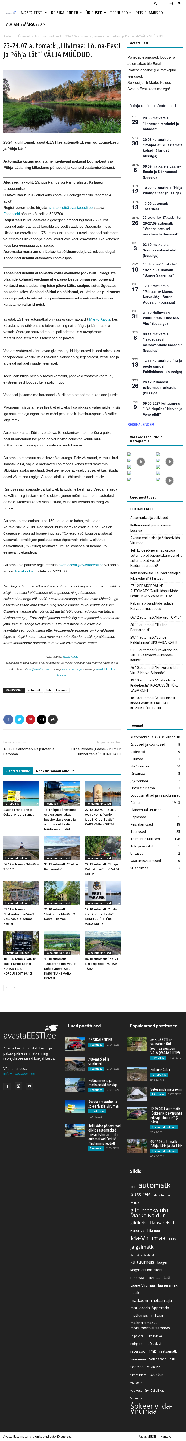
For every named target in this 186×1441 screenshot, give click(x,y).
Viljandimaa (139, 868)
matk (134, 1292)
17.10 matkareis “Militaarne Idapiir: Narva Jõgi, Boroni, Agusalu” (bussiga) (159, 294)
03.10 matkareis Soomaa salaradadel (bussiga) (159, 250)
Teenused (119, 12)
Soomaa (137, 1366)
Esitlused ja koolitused (147, 744)
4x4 (132, 1187)
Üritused (94, 12)
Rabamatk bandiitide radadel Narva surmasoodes (152, 606)
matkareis (139, 1315)
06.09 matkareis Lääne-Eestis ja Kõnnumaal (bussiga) (162, 172)
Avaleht (8, 36)
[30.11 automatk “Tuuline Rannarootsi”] (62, 848)
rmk (152, 1351)
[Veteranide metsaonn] (137, 1094)
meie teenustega (72, 669)
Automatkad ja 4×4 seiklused (153, 737)
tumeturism (138, 1375)
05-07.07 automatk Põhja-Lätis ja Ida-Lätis (166, 1143)
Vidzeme (136, 1398)
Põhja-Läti (137, 1344)
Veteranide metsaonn (166, 1089)
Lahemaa (137, 1278)
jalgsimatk (142, 1246)
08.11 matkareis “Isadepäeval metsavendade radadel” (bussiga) (162, 342)
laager (162, 1262)
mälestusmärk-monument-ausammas (150, 1325)
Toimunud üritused (48, 36)
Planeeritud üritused (146, 809)
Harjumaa (137, 1231)
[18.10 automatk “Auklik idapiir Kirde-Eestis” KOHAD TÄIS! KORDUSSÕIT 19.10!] (21, 943)
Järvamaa (137, 773)
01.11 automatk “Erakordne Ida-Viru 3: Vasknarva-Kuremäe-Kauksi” (154, 655)
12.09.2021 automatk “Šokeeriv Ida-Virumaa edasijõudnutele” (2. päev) (166, 1115)
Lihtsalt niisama (142, 788)
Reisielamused (149, 12)
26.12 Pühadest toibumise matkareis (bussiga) (159, 387)
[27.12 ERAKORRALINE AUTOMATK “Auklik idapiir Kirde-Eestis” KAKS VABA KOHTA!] (103, 793)
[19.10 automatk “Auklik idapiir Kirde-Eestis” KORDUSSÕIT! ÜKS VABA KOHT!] (103, 893)
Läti (48, 690)
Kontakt (166, 1436)
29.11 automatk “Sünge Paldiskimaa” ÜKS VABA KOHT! (102, 869)
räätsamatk (168, 1351)
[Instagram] (171, 3)
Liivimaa (61, 690)
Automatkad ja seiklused (149, 518)
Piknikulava (154, 1336)
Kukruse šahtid (160, 1069)
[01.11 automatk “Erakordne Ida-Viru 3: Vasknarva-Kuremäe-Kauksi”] (21, 893)
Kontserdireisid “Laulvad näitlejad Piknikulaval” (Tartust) (155, 575)
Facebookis (24, 571)
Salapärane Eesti (162, 1359)
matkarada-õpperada (149, 1307)
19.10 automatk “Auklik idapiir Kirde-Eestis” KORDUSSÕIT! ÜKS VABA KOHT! (154, 685)
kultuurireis (142, 1262)
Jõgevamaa (139, 780)
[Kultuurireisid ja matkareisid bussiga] (75, 1085)
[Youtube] (179, 3)
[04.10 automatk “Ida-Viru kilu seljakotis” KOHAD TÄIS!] (103, 943)
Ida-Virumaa (12, 803)
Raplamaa (138, 817)
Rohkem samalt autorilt (55, 771)
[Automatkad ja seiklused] (75, 1064)
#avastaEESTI (147, 1436)
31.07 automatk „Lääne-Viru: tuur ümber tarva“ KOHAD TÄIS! (94, 751)
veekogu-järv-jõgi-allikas (147, 1390)
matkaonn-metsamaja (151, 1300)
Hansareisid (162, 1222)
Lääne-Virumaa (142, 1285)
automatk (34, 690)
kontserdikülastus (142, 1254)
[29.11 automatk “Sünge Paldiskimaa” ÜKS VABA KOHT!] (103, 848)
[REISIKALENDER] (75, 1044)
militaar (157, 1315)
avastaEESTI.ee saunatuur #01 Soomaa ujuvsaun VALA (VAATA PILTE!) (165, 1046)
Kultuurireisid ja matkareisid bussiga (151, 527)
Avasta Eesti (32, 12)
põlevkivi (154, 1343)
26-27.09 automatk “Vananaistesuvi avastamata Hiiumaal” (161, 228)
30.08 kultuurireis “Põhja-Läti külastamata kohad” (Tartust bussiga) (163, 147)
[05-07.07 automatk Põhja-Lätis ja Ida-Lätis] (137, 1146)
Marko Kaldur (99, 319)
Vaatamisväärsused (24, 24)
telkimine (153, 1367)
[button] (155, 3)
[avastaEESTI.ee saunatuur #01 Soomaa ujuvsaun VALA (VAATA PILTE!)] (137, 1044)
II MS (172, 1239)
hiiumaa (153, 1230)
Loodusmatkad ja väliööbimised (155, 795)
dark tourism (163, 1195)
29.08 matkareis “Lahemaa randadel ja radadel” (161, 123)
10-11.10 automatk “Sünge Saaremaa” (158, 272)
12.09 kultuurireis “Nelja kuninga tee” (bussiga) (162, 190)
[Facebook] (163, 3)
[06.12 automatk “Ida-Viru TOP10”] (21, 848)
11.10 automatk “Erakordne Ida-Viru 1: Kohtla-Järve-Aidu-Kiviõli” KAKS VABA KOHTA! (60, 968)
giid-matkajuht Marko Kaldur (149, 1213)
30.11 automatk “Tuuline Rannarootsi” (149, 627)
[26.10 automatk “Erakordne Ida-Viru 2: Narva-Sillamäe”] (62, 893)
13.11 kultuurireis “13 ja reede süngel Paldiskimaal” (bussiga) (162, 366)
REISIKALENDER (140, 424)
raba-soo (137, 1351)
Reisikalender (64, 12)
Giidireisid (137, 751)
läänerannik (167, 1285)
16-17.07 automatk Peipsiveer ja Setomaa (28, 751)
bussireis (140, 1194)
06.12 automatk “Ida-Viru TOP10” (155, 617)
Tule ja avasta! (141, 846)
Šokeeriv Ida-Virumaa (151, 1408)
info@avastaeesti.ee (39, 669)
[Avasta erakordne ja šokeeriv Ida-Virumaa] (21, 793)
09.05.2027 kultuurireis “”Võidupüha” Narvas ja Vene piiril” (162, 408)
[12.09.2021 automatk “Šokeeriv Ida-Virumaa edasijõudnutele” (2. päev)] (137, 1113)
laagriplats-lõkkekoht (146, 1270)
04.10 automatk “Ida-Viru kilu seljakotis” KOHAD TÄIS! (102, 964)
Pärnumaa (138, 802)
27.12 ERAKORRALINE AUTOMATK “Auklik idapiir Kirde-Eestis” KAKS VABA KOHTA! (154, 591)
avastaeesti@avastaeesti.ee (70, 207)
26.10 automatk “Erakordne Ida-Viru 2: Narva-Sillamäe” (60, 914)
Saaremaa (138, 1359)
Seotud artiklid (18, 771)
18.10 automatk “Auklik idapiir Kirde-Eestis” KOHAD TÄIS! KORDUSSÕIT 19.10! (152, 703)
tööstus (156, 1374)
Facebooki (11, 214)
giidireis (138, 1222)
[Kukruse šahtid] (137, 1074)
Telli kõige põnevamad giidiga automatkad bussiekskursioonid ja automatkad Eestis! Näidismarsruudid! (60, 819)
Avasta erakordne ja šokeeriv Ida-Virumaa (155, 540)
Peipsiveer (136, 1336)
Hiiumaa (136, 759)
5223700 (56, 214)
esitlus (134, 1203)
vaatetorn (136, 1382)
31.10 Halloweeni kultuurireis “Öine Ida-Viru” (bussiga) (161, 318)
